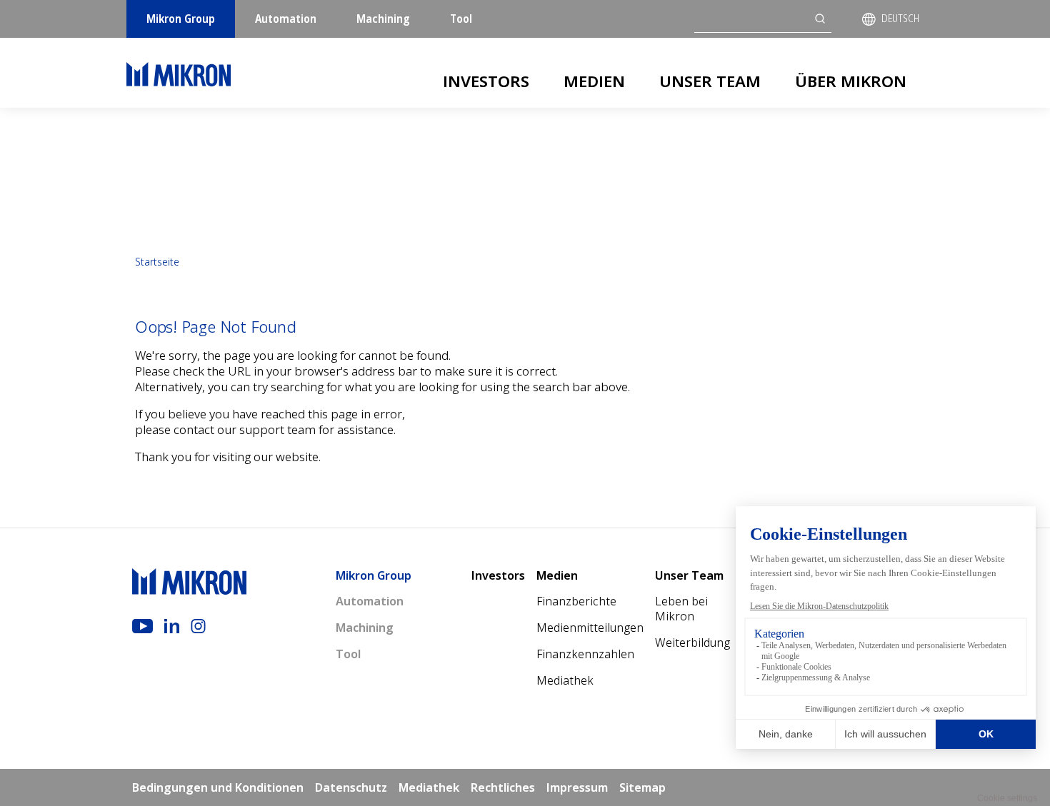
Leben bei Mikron (681, 608)
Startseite (157, 261)
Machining (383, 18)
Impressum (577, 787)
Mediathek (565, 680)
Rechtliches (503, 787)
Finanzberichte (576, 601)
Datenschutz (351, 787)
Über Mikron (850, 80)
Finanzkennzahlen (585, 654)
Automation (285, 18)
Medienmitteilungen (590, 627)
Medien (594, 80)
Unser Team (710, 80)
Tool (461, 18)
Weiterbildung (692, 642)
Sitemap (642, 787)
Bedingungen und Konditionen (218, 787)
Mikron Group (180, 18)
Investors (486, 80)
